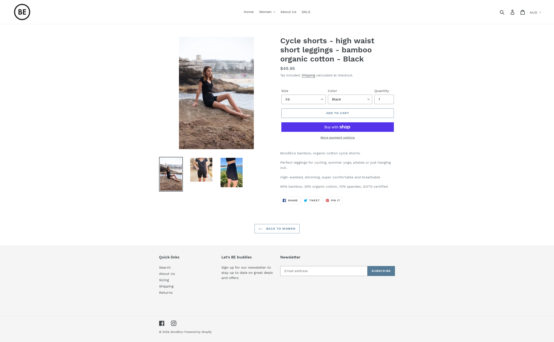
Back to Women (280, 228)
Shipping (308, 75)
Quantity (381, 91)
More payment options (337, 137)
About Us (167, 274)
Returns (165, 292)
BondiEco (177, 332)
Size (284, 91)
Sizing (164, 280)
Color (332, 91)
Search (165, 267)
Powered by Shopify (198, 332)
